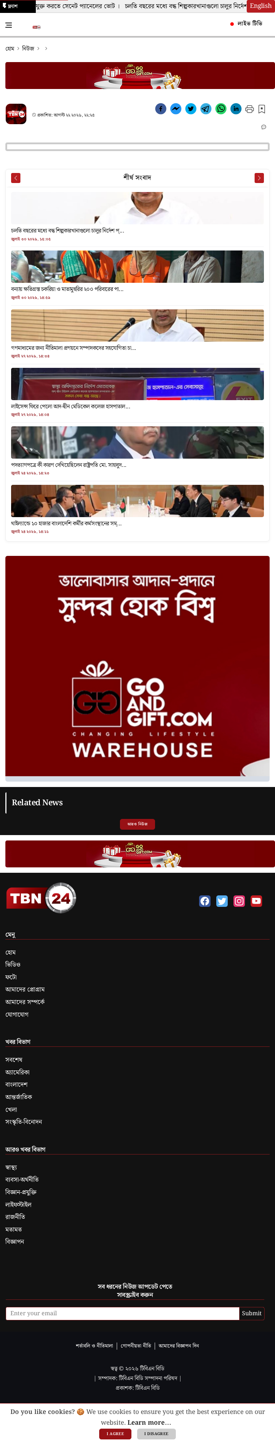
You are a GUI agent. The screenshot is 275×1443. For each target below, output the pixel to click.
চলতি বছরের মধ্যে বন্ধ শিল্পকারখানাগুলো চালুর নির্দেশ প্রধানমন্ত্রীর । (193, 6)
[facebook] (161, 110)
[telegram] (206, 110)
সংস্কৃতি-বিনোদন (23, 1122)
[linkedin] (236, 110)
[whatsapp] (221, 110)
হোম (9, 48)
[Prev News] (15, 178)
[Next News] (259, 178)
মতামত (13, 1230)
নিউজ (28, 48)
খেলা (11, 1110)
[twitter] (191, 110)
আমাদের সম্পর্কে (24, 1002)
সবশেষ (13, 1060)
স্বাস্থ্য (11, 1168)
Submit (252, 1313)
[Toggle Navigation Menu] (8, 25)
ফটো (10, 978)
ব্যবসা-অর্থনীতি (22, 1180)
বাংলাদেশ (16, 1085)
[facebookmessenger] (176, 110)
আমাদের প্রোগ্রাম (25, 990)
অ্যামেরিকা (17, 1073)
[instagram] (239, 901)
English (261, 6)
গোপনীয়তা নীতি (136, 1346)
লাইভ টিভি (249, 23)
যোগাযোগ (16, 1015)
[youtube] (256, 901)
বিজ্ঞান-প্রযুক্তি (21, 1192)
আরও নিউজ (137, 824)
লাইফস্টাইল (18, 1205)
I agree (115, 1434)
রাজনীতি (15, 1217)
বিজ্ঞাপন (14, 1242)
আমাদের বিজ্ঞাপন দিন (179, 1346)
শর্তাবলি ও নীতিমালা (94, 1346)
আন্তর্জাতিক (18, 1097)
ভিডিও (12, 965)
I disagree (156, 1434)
